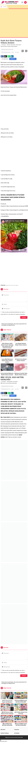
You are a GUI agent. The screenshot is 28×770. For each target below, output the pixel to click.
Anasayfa (4, 44)
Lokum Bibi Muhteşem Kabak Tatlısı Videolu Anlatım (7, 360)
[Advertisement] (14, 23)
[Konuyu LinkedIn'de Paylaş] (12, 56)
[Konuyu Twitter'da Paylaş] (5, 56)
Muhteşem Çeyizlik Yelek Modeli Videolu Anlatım (21, 374)
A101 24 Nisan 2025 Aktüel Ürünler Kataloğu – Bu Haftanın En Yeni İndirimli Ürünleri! (7, 346)
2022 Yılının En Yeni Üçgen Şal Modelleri (7, 701)
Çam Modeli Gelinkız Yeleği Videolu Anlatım (21, 344)
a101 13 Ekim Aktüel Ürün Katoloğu (20, 713)
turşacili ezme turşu (9, 285)
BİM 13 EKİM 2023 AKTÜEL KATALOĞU (7, 724)
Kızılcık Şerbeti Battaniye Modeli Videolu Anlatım (7, 374)
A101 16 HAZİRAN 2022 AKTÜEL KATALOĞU (21, 701)
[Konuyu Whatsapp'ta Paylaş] (8, 56)
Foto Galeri (15, 381)
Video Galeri (12, 44)
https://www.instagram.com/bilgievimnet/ (17, 210)
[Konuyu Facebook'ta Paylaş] (2, 56)
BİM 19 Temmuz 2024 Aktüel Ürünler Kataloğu (7, 713)
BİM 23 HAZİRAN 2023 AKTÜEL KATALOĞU (21, 724)
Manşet (8, 44)
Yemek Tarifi (18, 44)
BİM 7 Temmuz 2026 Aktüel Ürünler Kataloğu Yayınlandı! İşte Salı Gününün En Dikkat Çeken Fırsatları (18, 7)
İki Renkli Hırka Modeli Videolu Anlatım (21, 359)
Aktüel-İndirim (10, 381)
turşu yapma (15, 285)
